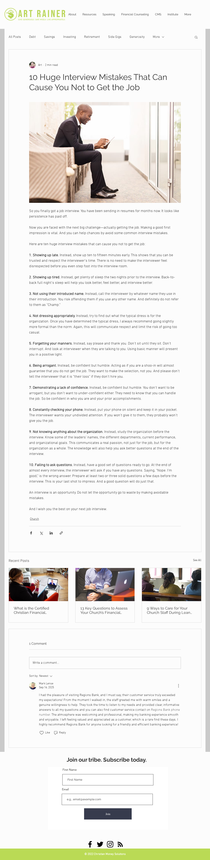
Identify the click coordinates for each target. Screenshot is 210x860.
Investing (69, 37)
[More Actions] (178, 685)
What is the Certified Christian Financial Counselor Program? (31, 610)
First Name (70, 769)
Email (65, 789)
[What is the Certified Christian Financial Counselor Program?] (38, 584)
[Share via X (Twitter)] (41, 533)
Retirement (92, 37)
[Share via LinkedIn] (51, 533)
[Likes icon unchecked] (41, 732)
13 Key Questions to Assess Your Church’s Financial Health (104, 610)
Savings (49, 37)
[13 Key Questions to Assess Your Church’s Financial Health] (105, 584)
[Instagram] (110, 844)
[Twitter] (100, 844)
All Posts (15, 37)
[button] (196, 37)
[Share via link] (61, 533)
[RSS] (120, 844)
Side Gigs (114, 37)
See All (197, 560)
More (156, 37)
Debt (32, 37)
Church (34, 519)
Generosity (137, 37)
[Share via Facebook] (31, 533)
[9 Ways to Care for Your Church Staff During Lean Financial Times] (171, 584)
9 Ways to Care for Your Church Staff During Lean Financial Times (168, 610)
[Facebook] (90, 844)
